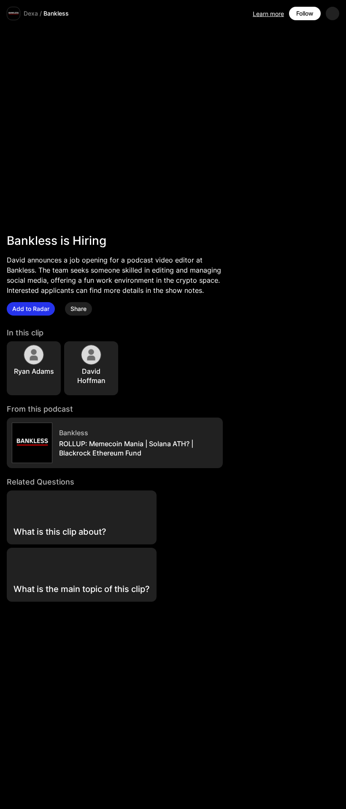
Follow (305, 13)
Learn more (268, 13)
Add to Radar (30, 308)
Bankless (56, 13)
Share (78, 308)
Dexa (31, 13)
